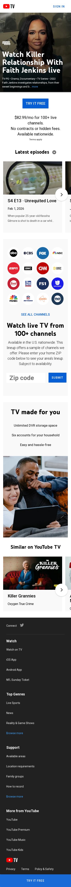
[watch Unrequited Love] (32, 178)
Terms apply (35, 139)
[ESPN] (13, 268)
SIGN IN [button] (59, 6)
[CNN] (43, 268)
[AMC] (28, 268)
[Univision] (57, 284)
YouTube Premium (18, 829)
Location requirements (20, 766)
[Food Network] (13, 284)
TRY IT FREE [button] (35, 103)
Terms (25, 869)
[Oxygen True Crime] (6, 43)
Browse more (14, 733)
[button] (61, 194)
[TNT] (57, 299)
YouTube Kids (14, 849)
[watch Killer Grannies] (32, 573)
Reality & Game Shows (20, 723)
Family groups (15, 776)
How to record (15, 786)
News (9, 713)
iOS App (11, 659)
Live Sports (13, 703)
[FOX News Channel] (28, 284)
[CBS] (28, 253)
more (35, 86)
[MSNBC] (13, 299)
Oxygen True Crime (21, 604)
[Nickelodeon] (43, 299)
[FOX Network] (43, 253)
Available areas (15, 756)
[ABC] (13, 253)
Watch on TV (14, 649)
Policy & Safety (44, 869)
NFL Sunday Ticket (17, 679)
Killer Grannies (22, 596)
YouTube (12, 819)
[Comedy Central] (57, 268)
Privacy (10, 869)
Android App (14, 669)
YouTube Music (15, 839)
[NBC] (57, 253)
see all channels (35, 314)
